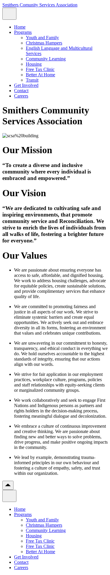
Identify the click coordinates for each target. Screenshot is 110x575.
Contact (21, 90)
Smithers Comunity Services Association (39, 4)
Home (20, 26)
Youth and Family (42, 37)
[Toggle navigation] (9, 14)
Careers (21, 95)
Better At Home (40, 74)
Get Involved (26, 85)
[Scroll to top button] (7, 485)
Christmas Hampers (44, 42)
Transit (32, 79)
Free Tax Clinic (40, 69)
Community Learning (46, 58)
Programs (23, 32)
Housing (34, 64)
